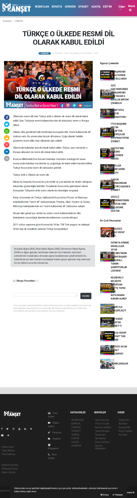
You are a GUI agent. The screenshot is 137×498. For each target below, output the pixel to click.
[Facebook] (3, 428)
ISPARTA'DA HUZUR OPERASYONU (118, 113)
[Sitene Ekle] (9, 435)
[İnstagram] (15, 428)
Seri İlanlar (100, 438)
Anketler (123, 423)
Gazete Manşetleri (100, 447)
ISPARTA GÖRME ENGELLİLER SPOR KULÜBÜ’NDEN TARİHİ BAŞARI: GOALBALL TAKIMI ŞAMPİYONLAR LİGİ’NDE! (120, 256)
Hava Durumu (102, 420)
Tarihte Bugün (102, 431)
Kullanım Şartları (10, 465)
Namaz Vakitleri (103, 427)
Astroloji (123, 434)
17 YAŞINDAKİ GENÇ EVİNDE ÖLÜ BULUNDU (119, 75)
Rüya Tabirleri (125, 431)
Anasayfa (7, 21)
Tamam (119, 494)
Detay (105, 494)
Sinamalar (100, 434)
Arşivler (56, 438)
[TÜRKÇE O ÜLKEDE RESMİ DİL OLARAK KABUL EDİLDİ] (48, 84)
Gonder (86, 296)
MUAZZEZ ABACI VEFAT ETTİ (118, 232)
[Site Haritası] (3, 435)
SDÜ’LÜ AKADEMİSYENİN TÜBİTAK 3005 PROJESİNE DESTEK (120, 204)
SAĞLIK (75, 442)
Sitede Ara (124, 420)
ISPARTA (57, 6)
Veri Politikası (8, 454)
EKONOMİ (76, 445)
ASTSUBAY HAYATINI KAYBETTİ (116, 322)
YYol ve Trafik (102, 423)
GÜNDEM (70, 6)
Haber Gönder (9, 472)
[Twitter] (8, 428)
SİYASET (83, 6)
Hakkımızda (8, 447)
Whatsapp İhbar (10, 468)
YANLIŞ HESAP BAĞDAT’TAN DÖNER (118, 336)
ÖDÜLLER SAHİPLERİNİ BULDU (118, 169)
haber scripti (6, 494)
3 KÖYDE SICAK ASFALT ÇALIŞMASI (119, 350)
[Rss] (32, 428)
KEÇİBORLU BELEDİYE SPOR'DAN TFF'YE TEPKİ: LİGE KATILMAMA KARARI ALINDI (119, 288)
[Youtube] (20, 428)
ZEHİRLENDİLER (119, 363)
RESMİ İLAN (42, 6)
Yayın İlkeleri (8, 450)
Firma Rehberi (102, 442)
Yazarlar (56, 432)
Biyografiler (124, 427)
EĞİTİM (107, 6)
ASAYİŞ (95, 6)
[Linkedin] (26, 428)
